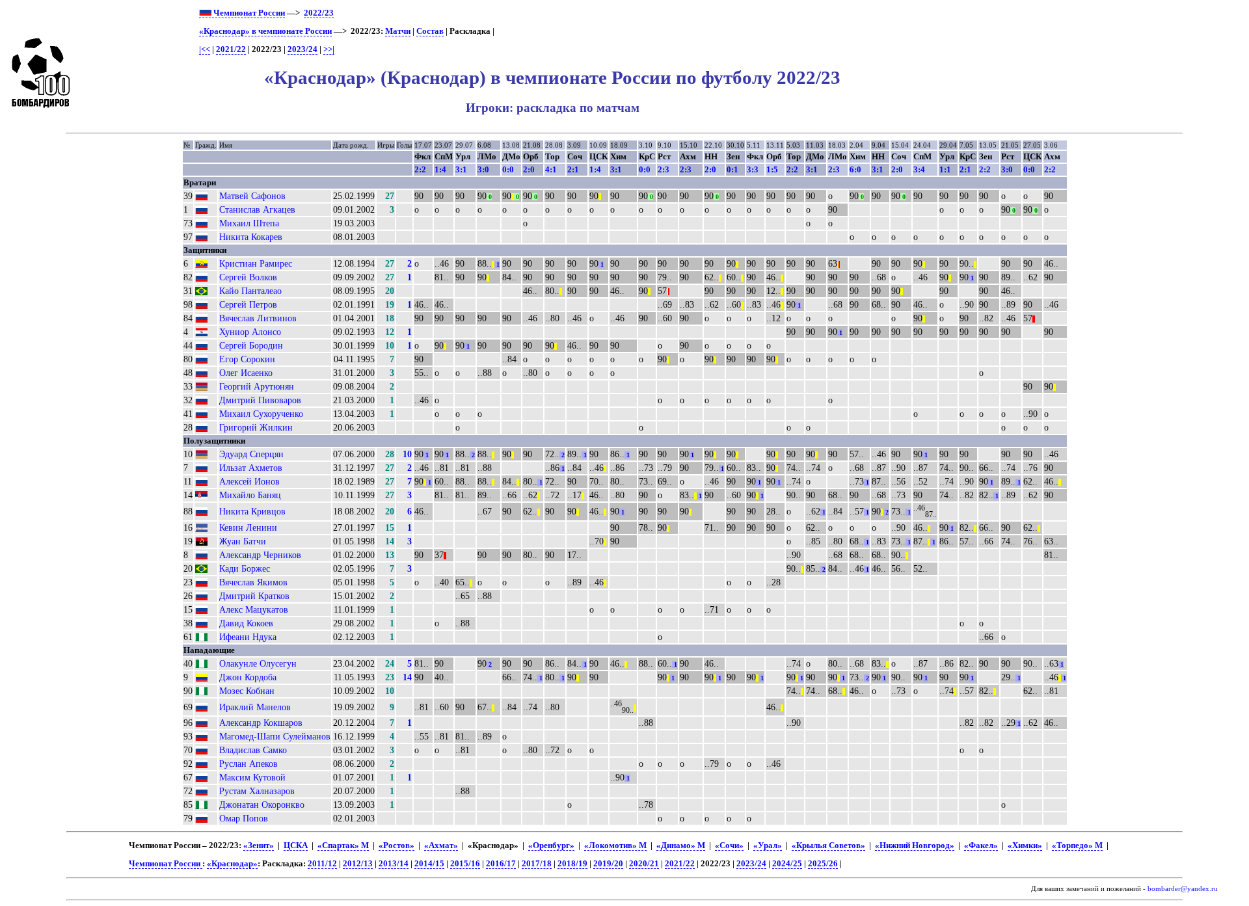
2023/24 (302, 49)
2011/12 (322, 863)
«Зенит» (258, 845)
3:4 (919, 169)
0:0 (508, 169)
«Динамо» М (680, 845)
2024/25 (787, 863)
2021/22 (231, 49)
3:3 (753, 169)
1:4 (440, 169)
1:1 (945, 169)
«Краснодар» (232, 863)
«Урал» (767, 845)
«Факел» (981, 845)
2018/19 (572, 863)
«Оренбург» (551, 845)
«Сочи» (729, 845)
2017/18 (537, 863)
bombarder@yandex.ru (1183, 888)
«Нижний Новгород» (914, 845)
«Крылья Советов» (828, 845)
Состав (430, 31)
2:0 (529, 169)
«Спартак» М (343, 845)
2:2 (420, 169)
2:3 (663, 169)
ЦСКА (296, 845)
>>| (328, 49)
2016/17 (501, 863)
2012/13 (358, 863)
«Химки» (1025, 845)
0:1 (732, 169)
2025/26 (823, 863)
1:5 (772, 169)
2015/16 (465, 863)
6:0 (855, 169)
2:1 (573, 169)
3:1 (461, 169)
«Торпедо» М (1077, 845)
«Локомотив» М (615, 845)
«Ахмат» (441, 845)
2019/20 (608, 863)
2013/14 (394, 863)
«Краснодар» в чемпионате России (265, 31)
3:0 (483, 169)
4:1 (551, 169)
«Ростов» (396, 845)
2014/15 (429, 863)
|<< (204, 49)
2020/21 (644, 863)
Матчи (397, 31)
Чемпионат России (248, 13)
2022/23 (319, 13)
